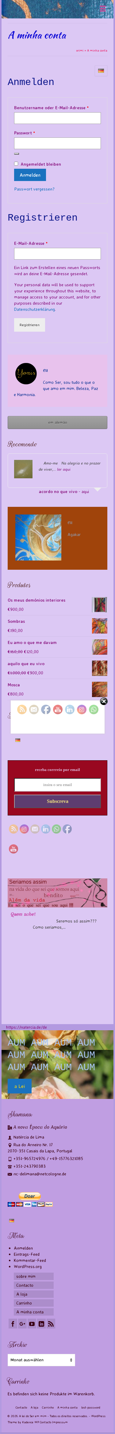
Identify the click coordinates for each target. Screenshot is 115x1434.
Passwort (36, 132)
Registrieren (30, 324)
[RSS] (51, 1323)
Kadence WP (30, 1422)
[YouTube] (32, 1323)
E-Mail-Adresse (43, 243)
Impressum (60, 1422)
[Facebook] (13, 1323)
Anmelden (30, 175)
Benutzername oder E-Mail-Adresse (57, 107)
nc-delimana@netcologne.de (39, 1173)
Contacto (45, 1422)
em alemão (57, 422)
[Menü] (102, 9)
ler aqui (64, 469)
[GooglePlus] (22, 1323)
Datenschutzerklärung (34, 309)
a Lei (19, 1086)
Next (102, 946)
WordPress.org (28, 1266)
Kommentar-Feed (30, 1260)
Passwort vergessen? (34, 188)
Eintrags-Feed (27, 1254)
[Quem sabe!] (57, 893)
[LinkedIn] (41, 1323)
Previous (13, 946)
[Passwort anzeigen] (16, 154)
